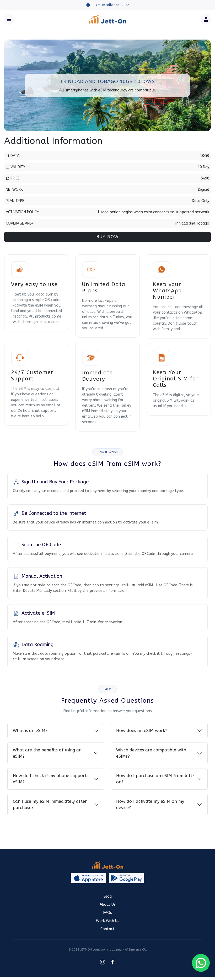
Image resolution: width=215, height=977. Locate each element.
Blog (108, 896)
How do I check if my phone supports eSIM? (50, 778)
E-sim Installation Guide (110, 5)
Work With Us (107, 921)
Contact (107, 929)
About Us (108, 904)
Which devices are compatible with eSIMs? (151, 753)
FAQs (107, 912)
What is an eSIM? (30, 730)
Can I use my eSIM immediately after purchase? (50, 804)
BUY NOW (107, 236)
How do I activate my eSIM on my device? (150, 804)
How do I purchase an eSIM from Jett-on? (155, 778)
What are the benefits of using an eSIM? (47, 753)
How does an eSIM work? (141, 730)
